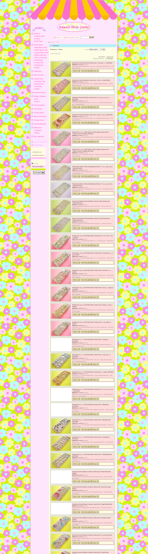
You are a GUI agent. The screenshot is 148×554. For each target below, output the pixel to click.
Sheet (37, 39)
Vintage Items (39, 120)
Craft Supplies (39, 105)
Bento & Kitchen (40, 116)
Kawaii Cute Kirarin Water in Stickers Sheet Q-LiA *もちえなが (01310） (92, 547)
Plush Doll (39, 84)
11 (106, 58)
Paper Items (38, 45)
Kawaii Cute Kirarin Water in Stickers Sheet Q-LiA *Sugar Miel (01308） (92, 512)
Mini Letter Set (40, 55)
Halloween (38, 128)
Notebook (39, 65)
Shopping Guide (72, 37)
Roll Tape (39, 41)
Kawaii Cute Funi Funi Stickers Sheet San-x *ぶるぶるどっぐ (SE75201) (92, 63)
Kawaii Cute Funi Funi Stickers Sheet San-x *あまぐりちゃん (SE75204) (92, 115)
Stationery (38, 71)
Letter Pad (39, 62)
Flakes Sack (40, 36)
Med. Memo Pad (41, 50)
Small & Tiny (40, 81)
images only (110, 57)
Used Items (38, 109)
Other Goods (39, 75)
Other (37, 68)
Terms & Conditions (40, 142)
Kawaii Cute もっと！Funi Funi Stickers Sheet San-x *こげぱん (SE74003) (93, 374)
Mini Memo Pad (41, 47)
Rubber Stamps (40, 96)
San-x (37, 101)
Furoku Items (39, 113)
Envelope (39, 60)
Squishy (38, 86)
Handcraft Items (40, 124)
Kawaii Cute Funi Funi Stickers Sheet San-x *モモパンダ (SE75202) (91, 80)
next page (110, 58)
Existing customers (39, 155)
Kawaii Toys (38, 79)
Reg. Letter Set (41, 57)
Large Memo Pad (41, 52)
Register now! (37, 152)
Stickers (37, 33)
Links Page (38, 145)
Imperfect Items (40, 92)
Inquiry (58, 37)
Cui (36, 99)
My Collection (39, 136)
